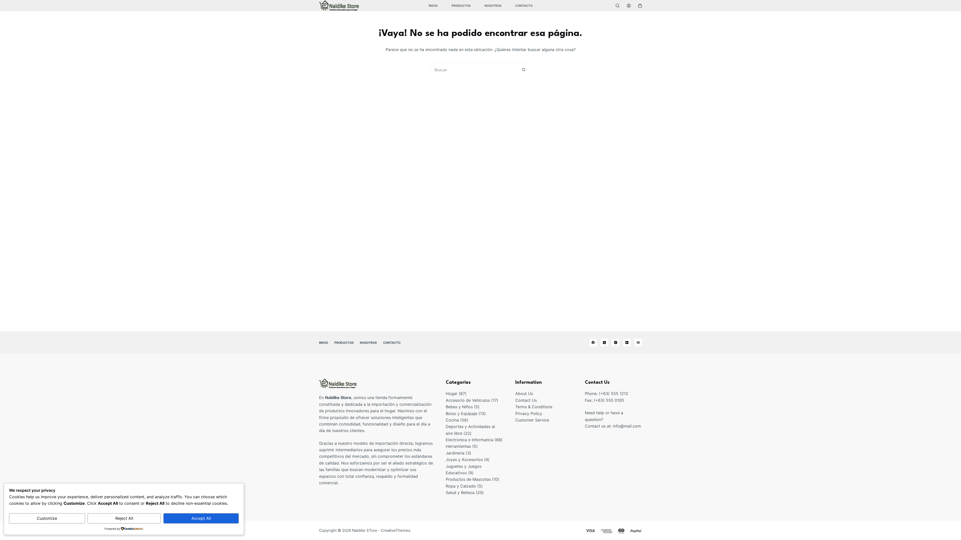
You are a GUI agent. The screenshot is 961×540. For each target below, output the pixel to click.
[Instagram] (615, 342)
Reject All (124, 518)
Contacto (524, 6)
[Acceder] (629, 6)
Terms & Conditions (533, 406)
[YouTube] (627, 342)
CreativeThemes (395, 530)
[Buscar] (617, 6)
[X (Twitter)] (604, 342)
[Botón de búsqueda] (524, 69)
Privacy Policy (528, 413)
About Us (524, 393)
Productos (461, 6)
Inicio (433, 6)
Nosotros (493, 6)
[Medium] (638, 342)
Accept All (201, 518)
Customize (47, 518)
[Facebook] (593, 342)
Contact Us (526, 400)
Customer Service (532, 420)
